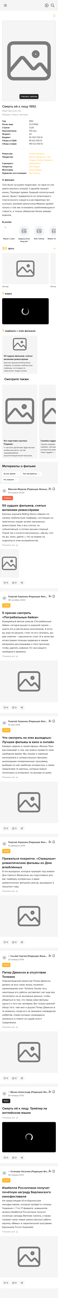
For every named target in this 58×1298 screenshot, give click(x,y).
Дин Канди (34, 166)
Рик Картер (34, 173)
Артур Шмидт (35, 170)
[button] (7, 320)
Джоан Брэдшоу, (37, 157)
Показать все (8, 545)
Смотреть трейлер (29, 96)
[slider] (25, 316)
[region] (25, 311)
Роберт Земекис (37, 153)
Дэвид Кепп (35, 163)
